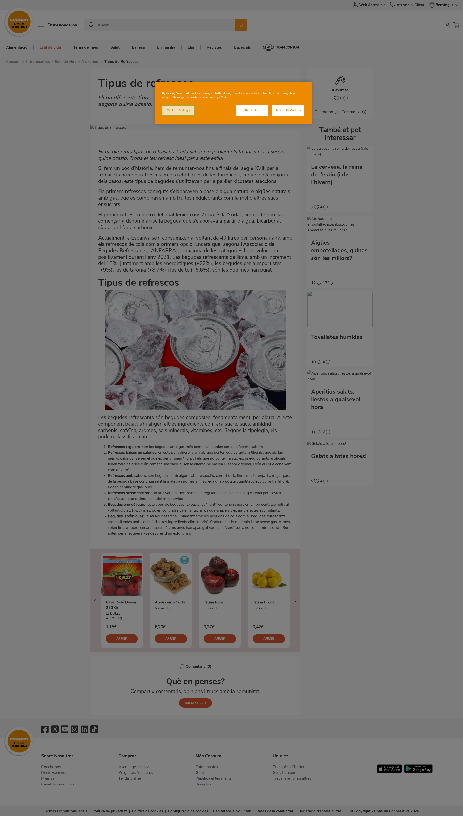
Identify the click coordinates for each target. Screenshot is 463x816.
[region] (233, 103)
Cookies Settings (178, 110)
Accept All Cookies (288, 110)
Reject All (252, 110)
